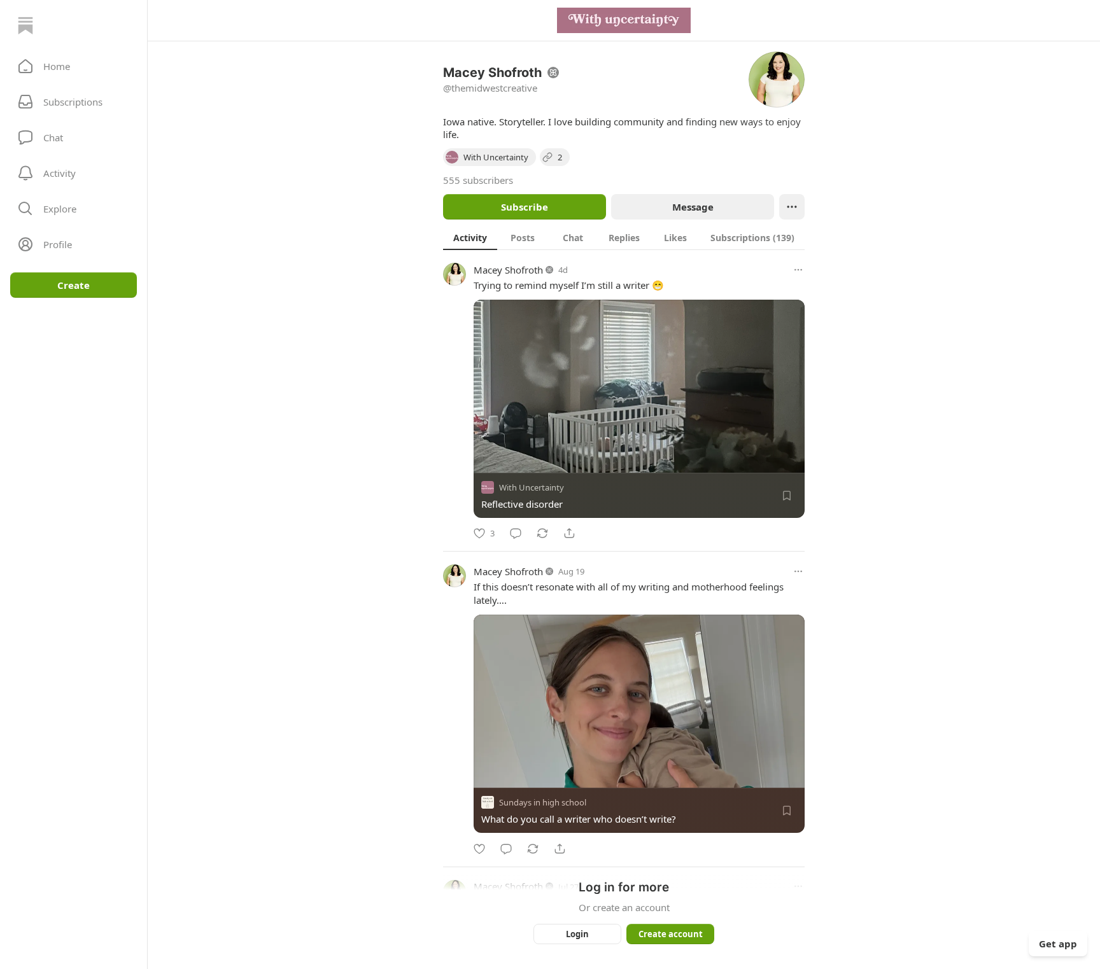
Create (73, 285)
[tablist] (624, 237)
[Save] (787, 495)
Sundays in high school (542, 803)
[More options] (798, 270)
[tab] (470, 237)
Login (577, 934)
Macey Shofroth (508, 269)
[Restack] (542, 533)
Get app (1058, 943)
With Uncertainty (531, 487)
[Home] (25, 25)
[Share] (569, 533)
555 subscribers (478, 180)
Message (693, 206)
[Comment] (515, 533)
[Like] (479, 849)
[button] (73, 66)
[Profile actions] (792, 207)
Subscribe (524, 206)
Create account (670, 934)
